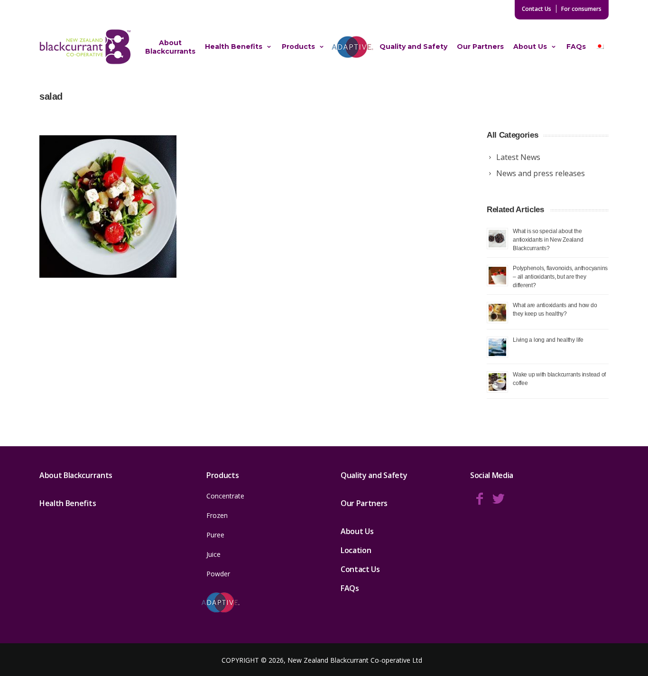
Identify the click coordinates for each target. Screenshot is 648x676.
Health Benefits (233, 46)
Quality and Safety (413, 46)
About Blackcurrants (170, 47)
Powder (218, 573)
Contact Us (536, 9)
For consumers (581, 9)
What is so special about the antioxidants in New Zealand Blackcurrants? (548, 239)
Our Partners (480, 46)
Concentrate (225, 495)
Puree (215, 534)
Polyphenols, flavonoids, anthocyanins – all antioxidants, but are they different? (560, 276)
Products (298, 46)
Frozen (217, 515)
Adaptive (352, 46)
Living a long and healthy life (548, 339)
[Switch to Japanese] (600, 47)
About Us (530, 46)
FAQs (576, 46)
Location (356, 550)
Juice (213, 554)
